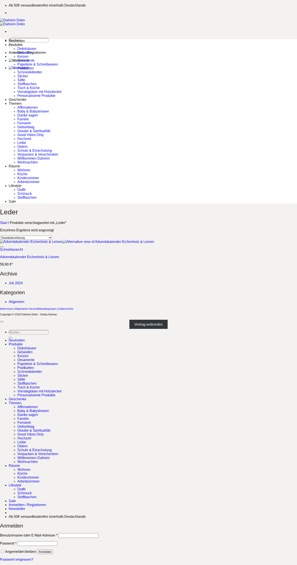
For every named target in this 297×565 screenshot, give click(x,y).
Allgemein (16, 302)
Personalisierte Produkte (36, 96)
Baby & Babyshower (33, 111)
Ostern (22, 146)
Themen (15, 103)
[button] (17, 509)
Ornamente (26, 60)
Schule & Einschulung (34, 150)
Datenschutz (65, 308)
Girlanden (25, 52)
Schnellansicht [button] (11, 249)
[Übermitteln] (10, 337)
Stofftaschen (27, 84)
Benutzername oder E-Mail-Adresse (28, 535)
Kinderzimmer (28, 178)
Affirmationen (27, 107)
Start (3, 223)
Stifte (21, 80)
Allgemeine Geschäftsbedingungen (36, 308)
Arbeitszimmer (28, 182)
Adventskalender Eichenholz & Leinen (29, 257)
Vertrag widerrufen (148, 324)
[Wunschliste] (1, 246)
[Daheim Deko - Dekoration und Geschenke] (12, 22)
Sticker (22, 76)
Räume (14, 166)
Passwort (8, 543)
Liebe (21, 143)
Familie (23, 119)
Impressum (6, 308)
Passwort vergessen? (16, 559)
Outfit (21, 190)
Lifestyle (15, 186)
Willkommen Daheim (33, 158)
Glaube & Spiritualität (33, 131)
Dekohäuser (26, 48)
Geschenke (17, 99)
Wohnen (23, 170)
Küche (22, 174)
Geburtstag (25, 127)
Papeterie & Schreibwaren (37, 64)
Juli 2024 (16, 283)
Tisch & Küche (28, 88)
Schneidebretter (29, 72)
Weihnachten (27, 162)
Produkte (16, 45)
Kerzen (22, 56)
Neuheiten (17, 41)
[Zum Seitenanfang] (1, 321)
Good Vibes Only (30, 135)
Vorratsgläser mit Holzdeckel (39, 92)
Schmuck (24, 193)
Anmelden (45, 551)
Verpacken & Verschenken (37, 154)
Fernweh (24, 123)
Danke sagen (27, 115)
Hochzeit (24, 139)
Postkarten (25, 68)
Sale (12, 201)
